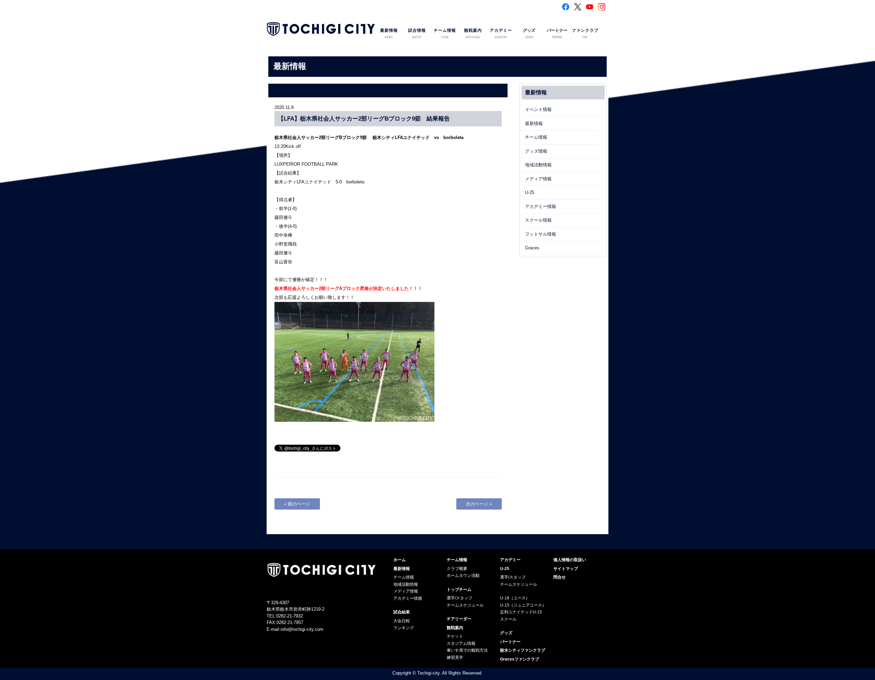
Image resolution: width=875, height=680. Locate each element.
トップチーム (459, 589)
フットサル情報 (540, 234)
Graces (532, 247)
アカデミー (501, 33)
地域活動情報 (538, 164)
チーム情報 (445, 33)
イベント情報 (538, 109)
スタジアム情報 (461, 643)
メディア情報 (538, 178)
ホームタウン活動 (463, 575)
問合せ (559, 577)
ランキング (403, 627)
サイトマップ (565, 568)
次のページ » (479, 503)
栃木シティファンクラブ (522, 650)
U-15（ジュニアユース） (523, 605)
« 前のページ (297, 503)
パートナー (557, 33)
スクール (508, 619)
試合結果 (401, 612)
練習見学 (455, 657)
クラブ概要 (457, 568)
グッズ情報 (536, 151)
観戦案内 (473, 33)
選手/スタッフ (459, 598)
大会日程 (401, 621)
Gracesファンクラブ (519, 659)
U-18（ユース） (515, 598)
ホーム (399, 559)
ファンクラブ (585, 33)
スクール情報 (538, 220)
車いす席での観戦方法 (467, 650)
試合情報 (417, 33)
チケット (455, 636)
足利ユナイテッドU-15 (521, 612)
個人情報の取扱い (569, 559)
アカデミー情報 (540, 206)
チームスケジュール (465, 605)
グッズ (529, 33)
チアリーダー (459, 618)
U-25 (529, 192)
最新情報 (389, 33)
